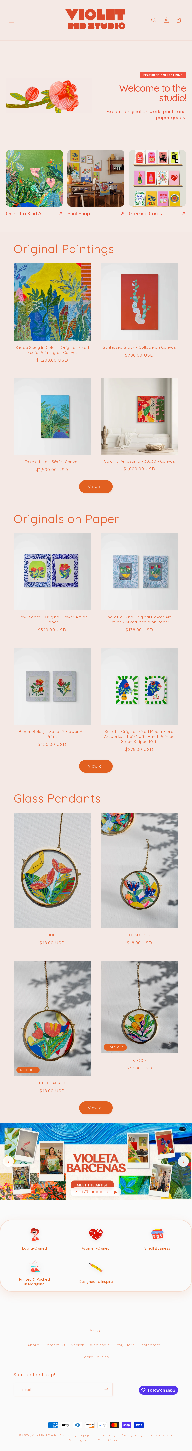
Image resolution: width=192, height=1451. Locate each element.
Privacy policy (132, 1435)
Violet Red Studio (45, 1435)
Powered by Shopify (74, 1435)
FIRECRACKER (52, 1083)
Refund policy (105, 1435)
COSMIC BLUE (140, 935)
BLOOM (139, 1060)
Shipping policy (81, 1440)
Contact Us (55, 1345)
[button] (12, 20)
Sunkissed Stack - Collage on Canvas (139, 347)
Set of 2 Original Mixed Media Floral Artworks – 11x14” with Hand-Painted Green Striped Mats (139, 736)
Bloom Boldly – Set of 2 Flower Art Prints (52, 734)
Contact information (113, 1440)
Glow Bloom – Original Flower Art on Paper (52, 619)
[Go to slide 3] (101, 1192)
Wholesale (100, 1345)
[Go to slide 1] (93, 1192)
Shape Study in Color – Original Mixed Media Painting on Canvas (52, 350)
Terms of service (160, 1435)
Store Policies (96, 1357)
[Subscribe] (106, 1389)
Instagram (150, 1345)
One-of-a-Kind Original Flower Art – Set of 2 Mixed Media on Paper (139, 619)
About (33, 1345)
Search (77, 1345)
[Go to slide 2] (97, 1192)
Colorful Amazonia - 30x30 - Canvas (139, 461)
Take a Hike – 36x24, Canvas (52, 461)
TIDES (52, 935)
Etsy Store (125, 1345)
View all (96, 486)
